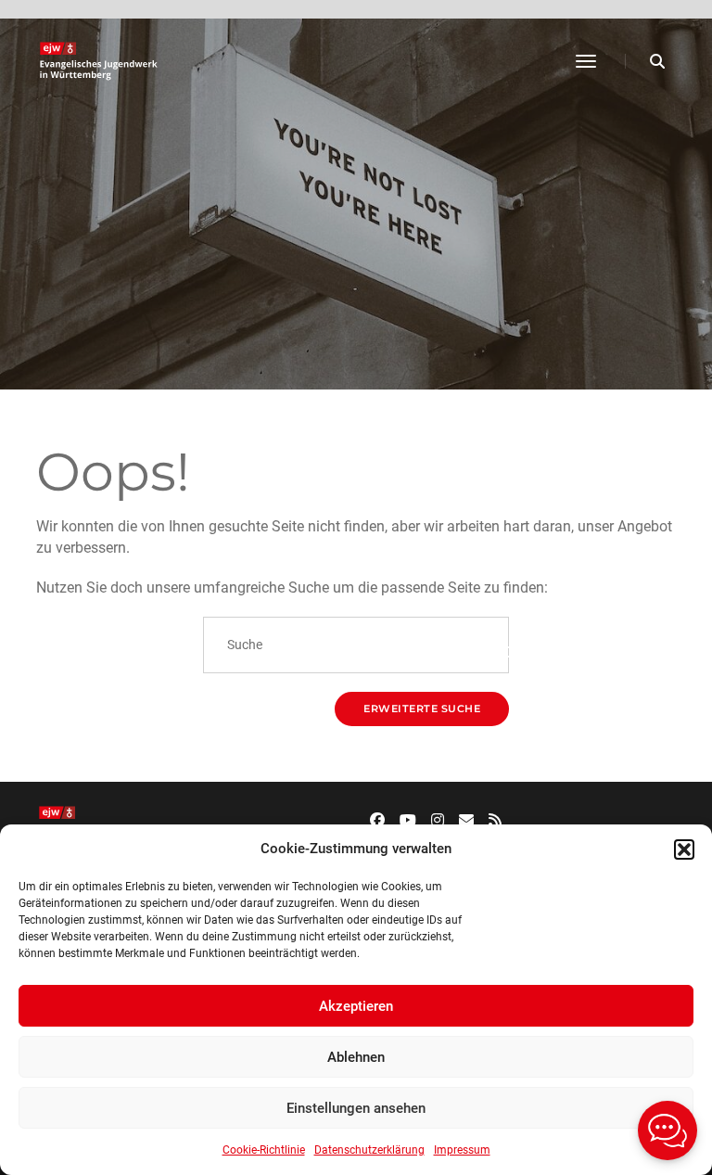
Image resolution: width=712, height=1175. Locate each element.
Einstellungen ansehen (356, 1108)
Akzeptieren (356, 1006)
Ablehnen (356, 1057)
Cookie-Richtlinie (263, 1149)
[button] (684, 849)
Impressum (462, 1149)
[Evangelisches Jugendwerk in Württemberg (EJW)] (100, 61)
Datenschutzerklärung (369, 1149)
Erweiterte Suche (421, 708)
